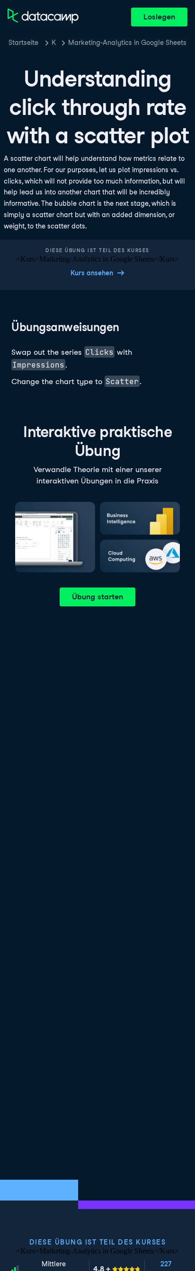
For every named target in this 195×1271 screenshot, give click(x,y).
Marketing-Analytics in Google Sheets (127, 42)
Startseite (23, 42)
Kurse (54, 42)
